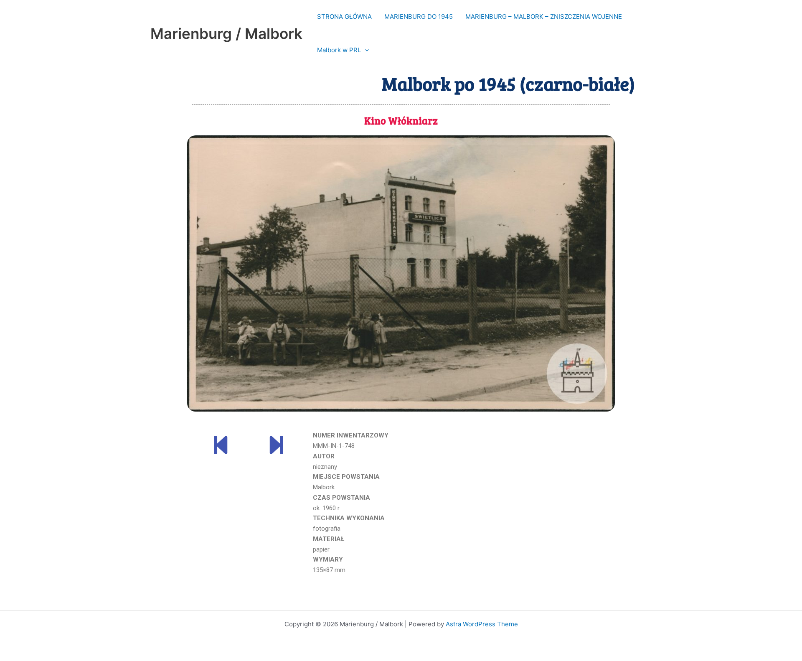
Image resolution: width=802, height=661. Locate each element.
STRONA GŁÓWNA (344, 16)
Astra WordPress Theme (482, 624)
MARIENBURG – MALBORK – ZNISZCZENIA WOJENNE (543, 16)
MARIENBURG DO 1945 (418, 16)
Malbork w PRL (339, 50)
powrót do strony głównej (401, 599)
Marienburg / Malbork (226, 33)
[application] (365, 50)
